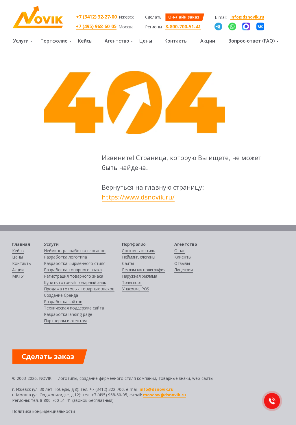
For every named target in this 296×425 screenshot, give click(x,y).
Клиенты (182, 257)
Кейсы (85, 41)
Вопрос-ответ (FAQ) (251, 41)
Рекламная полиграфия (143, 269)
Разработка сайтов (63, 301)
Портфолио (54, 41)
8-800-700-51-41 (183, 26)
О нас (179, 250)
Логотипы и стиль (138, 250)
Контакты (176, 41)
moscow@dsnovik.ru (164, 394)
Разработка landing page (68, 314)
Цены (145, 41)
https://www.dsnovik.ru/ (138, 197)
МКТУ (18, 276)
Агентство (117, 41)
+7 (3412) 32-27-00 (96, 17)
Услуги (21, 41)
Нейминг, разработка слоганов (75, 250)
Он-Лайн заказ (183, 17)
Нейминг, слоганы (138, 257)
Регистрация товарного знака (73, 276)
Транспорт (132, 282)
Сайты (128, 263)
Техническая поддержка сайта (74, 308)
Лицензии (183, 269)
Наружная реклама (139, 276)
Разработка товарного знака (73, 269)
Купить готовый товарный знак (75, 282)
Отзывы (182, 263)
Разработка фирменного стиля (75, 263)
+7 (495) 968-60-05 (96, 26)
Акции (207, 41)
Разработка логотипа (65, 257)
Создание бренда (61, 295)
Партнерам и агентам (65, 320)
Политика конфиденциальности (43, 411)
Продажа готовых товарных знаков (79, 289)
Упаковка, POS (135, 289)
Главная (21, 244)
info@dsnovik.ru (247, 17)
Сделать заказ (48, 356)
